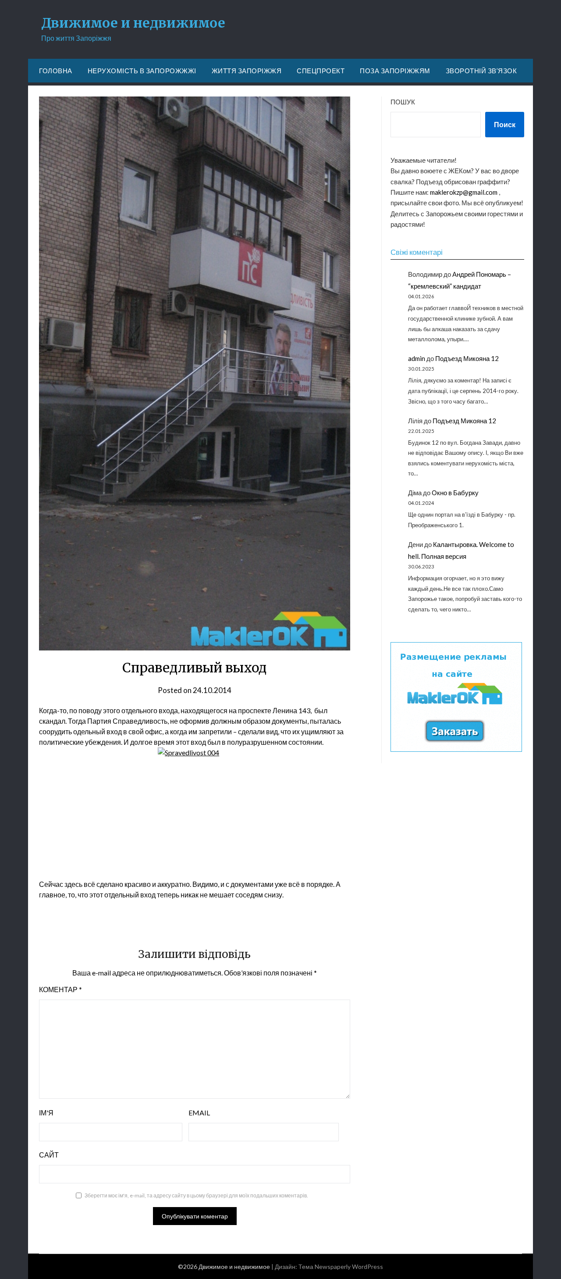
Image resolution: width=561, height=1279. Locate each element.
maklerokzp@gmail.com (463, 192)
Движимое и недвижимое (133, 22)
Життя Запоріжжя (247, 71)
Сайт (49, 1154)
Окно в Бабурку (455, 493)
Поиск (504, 124)
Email (199, 1112)
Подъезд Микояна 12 (467, 358)
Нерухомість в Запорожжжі (142, 71)
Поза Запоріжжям (395, 71)
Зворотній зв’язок (481, 71)
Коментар (60, 989)
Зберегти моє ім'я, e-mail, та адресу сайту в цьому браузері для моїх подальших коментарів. (196, 1195)
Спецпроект (320, 71)
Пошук (403, 102)
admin (416, 358)
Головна (55, 71)
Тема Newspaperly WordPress (340, 1266)
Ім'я (46, 1112)
